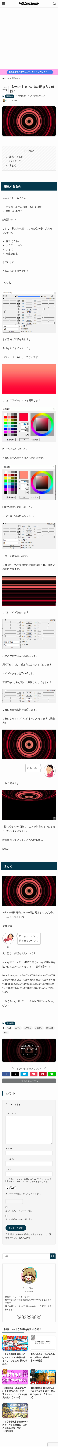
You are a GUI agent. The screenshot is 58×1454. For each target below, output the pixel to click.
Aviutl (9, 1028)
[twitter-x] (19, 1317)
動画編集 (9, 96)
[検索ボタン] (54, 3)
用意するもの (16, 156)
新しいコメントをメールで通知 (19, 1211)
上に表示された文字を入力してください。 (24, 1194)
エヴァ (17, 1028)
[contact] (39, 1317)
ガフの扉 (27, 1028)
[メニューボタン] (3, 3)
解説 (6, 1032)
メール (10, 1159)
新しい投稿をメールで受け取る (19, 1219)
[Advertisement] (29, 38)
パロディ (38, 1028)
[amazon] (34, 1317)
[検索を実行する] (53, 1256)
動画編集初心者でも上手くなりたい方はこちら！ (30, 72)
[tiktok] (24, 1317)
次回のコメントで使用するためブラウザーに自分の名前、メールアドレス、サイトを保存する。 (30, 1180)
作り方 (17, 161)
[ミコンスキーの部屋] (29, 3)
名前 (9, 1149)
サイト (8, 1169)
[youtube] (29, 1317)
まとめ (12, 165)
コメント (11, 1114)
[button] (6, 1074)
